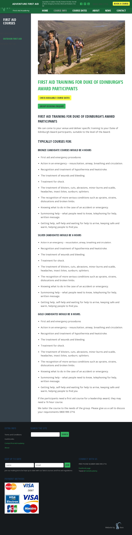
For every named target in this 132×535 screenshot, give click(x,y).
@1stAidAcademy (90, 471)
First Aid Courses (9, 21)
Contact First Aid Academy (14, 443)
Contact (121, 10)
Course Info (60, 10)
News (108, 10)
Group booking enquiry (52, 106)
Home (45, 10)
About (96, 10)
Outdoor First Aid (12, 38)
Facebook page (84, 468)
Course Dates (79, 10)
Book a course (121, 3)
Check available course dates (55, 97)
